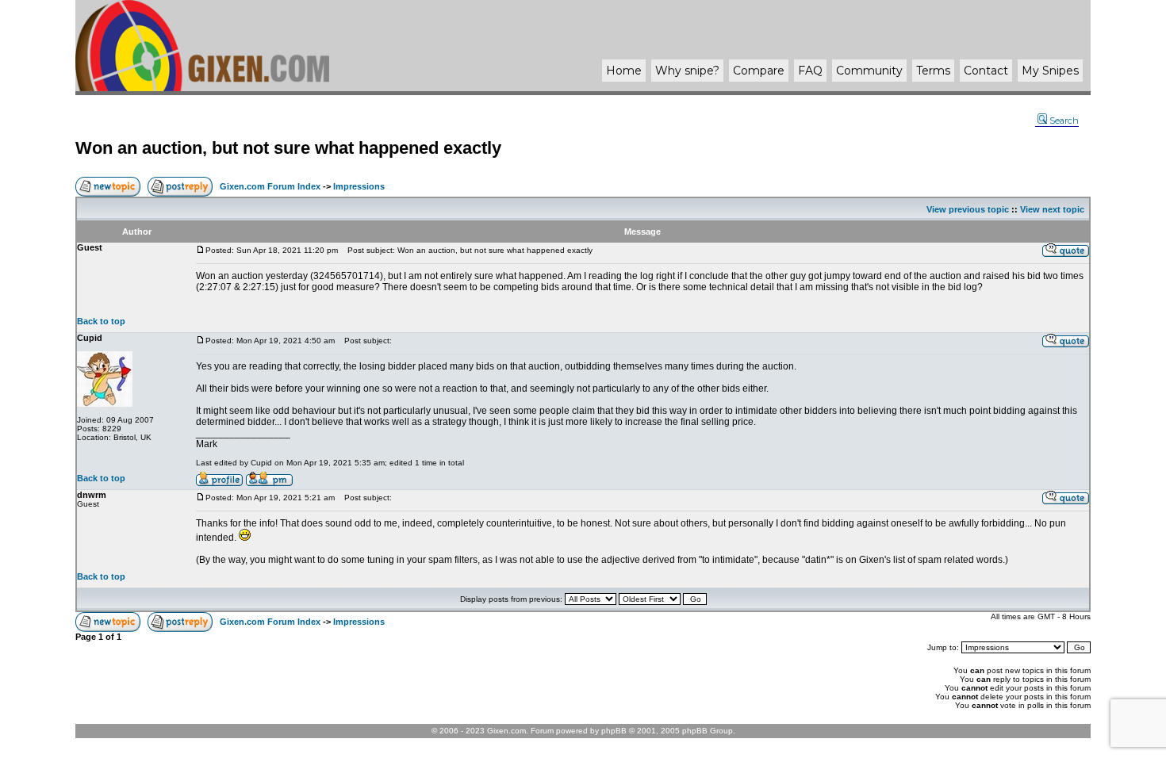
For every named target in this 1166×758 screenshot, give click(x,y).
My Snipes (1050, 70)
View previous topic (967, 209)
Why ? (687, 70)
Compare (758, 70)
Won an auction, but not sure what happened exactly (288, 148)
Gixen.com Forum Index (270, 186)
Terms (933, 70)
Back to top (101, 321)
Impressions (359, 186)
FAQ (810, 70)
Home (624, 70)
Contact (986, 70)
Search (1064, 120)
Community (869, 70)
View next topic (1052, 209)
